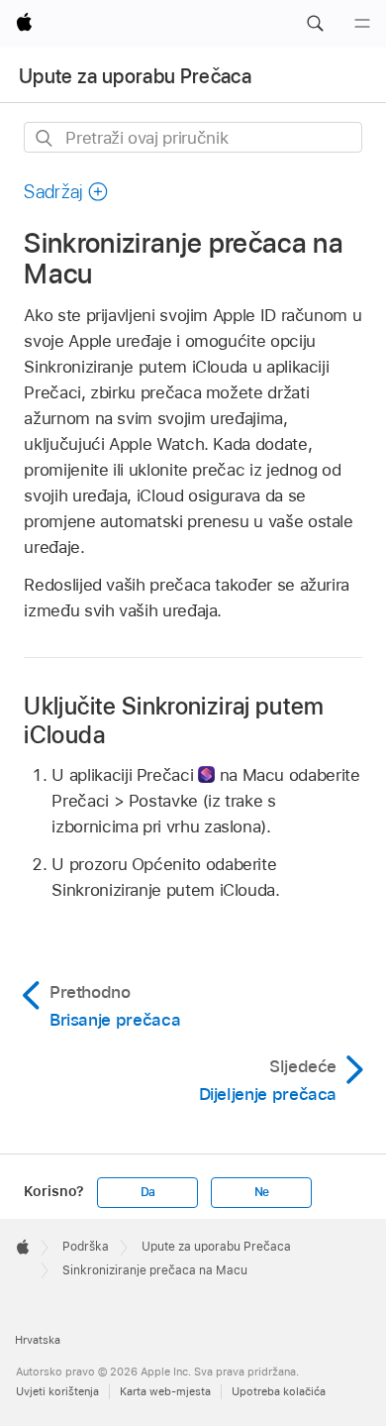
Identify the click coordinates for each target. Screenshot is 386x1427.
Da (148, 1192)
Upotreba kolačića (279, 1391)
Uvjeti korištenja (57, 1391)
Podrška (85, 1247)
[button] (314, 24)
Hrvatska (37, 1340)
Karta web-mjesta (165, 1391)
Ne (262, 1192)
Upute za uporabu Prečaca (135, 76)
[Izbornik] (362, 24)
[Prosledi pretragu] (45, 138)
